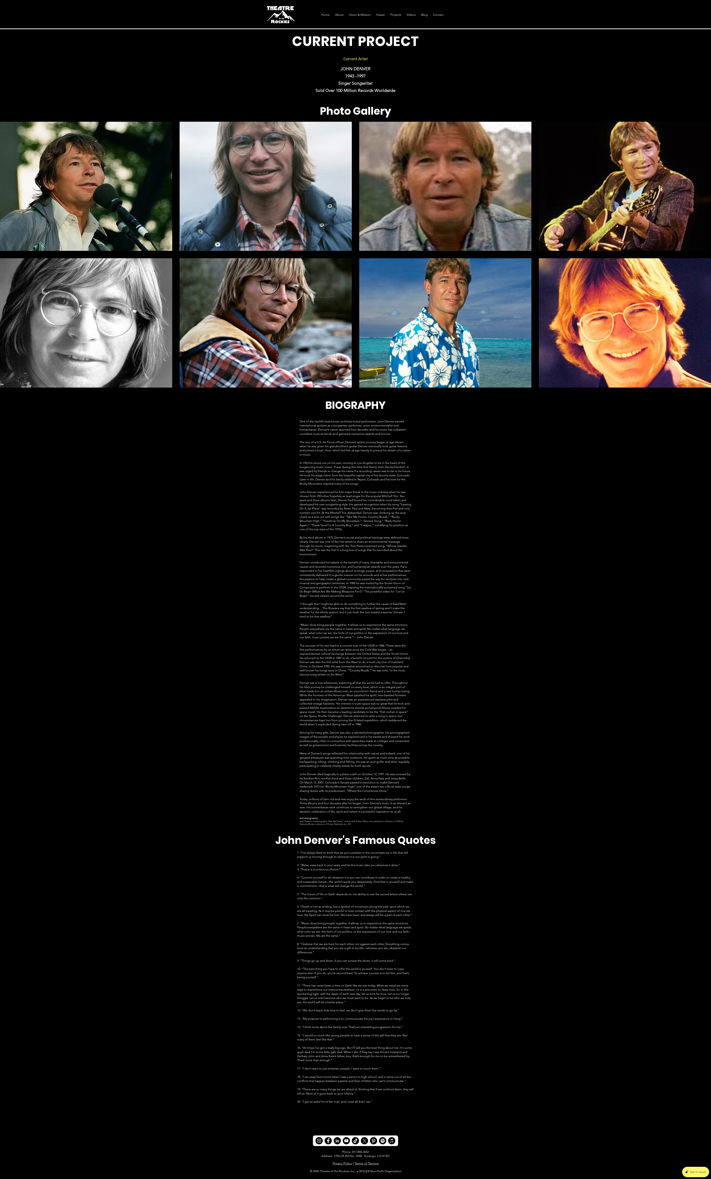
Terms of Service (367, 1163)
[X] (364, 1140)
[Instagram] (319, 1140)
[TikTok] (355, 1140)
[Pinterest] (373, 1140)
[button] (396, 14)
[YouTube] (346, 1140)
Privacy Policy (342, 1163)
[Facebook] (328, 1140)
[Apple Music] (391, 1140)
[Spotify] (382, 1140)
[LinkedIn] (337, 1140)
